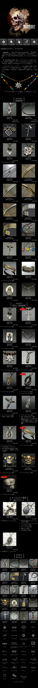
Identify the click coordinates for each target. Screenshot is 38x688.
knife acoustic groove (4, 663)
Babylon (5, 654)
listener (24, 662)
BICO (23, 630)
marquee (3, 42)
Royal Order (14, 670)
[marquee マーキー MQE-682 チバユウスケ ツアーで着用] (19, 81)
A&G (5, 646)
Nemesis (5, 670)
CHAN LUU (24, 654)
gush (5, 638)
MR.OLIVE (14, 638)
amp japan (4, 630)
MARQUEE (14, 630)
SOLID (4, 678)
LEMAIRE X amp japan (14, 663)
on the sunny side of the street (23, 639)
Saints (23, 670)
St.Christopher (14, 678)
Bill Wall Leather (14, 654)
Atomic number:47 (23, 646)
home (32, 39)
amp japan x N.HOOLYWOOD (14, 647)
